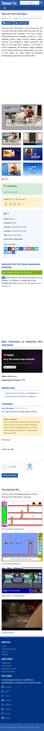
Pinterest (8, 709)
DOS (7, 213)
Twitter (7, 696)
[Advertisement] (22, 82)
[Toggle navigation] (4, 8)
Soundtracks (6, 663)
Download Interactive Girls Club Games (19, 272)
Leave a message (8, 449)
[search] (40, 3)
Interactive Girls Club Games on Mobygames (21, 393)
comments (8, 23)
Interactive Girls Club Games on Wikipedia (20, 396)
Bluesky (7, 718)
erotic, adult (12, 235)
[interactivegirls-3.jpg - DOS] (11, 154)
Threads (8, 714)
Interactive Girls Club (18, 227)
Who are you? (6, 440)
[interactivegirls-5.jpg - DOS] (11, 169)
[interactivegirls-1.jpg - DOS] (32, 138)
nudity (19, 235)
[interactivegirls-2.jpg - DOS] (11, 138)
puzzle (16, 18)
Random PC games (8, 671)
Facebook (8, 687)
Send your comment (10, 475)
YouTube (8, 700)
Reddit (7, 691)
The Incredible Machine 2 (11, 564)
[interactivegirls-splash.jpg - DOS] (32, 169)
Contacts (5, 652)
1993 (14, 223)
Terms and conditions (9, 727)
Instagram (8, 705)
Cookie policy (34, 727)
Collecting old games (9, 649)
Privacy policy (23, 727)
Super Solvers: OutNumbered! (13, 596)
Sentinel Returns (8, 633)
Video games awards (9, 669)
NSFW (6, 179)
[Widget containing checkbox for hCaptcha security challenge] (18, 467)
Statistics (5, 654)
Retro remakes (7, 666)
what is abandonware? (11, 192)
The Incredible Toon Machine (13, 529)
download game (22, 23)
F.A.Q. (4, 646)
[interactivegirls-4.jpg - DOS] (32, 154)
